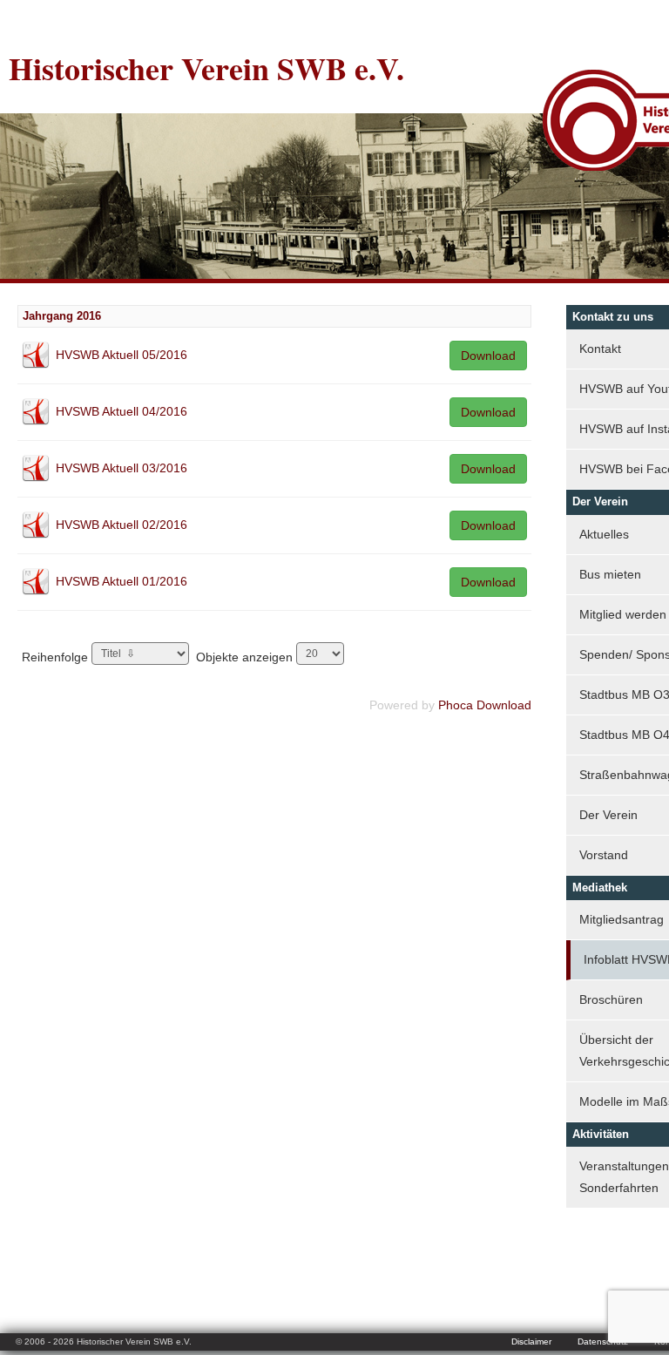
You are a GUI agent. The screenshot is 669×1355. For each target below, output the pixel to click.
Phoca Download (484, 705)
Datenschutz (603, 1341)
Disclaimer (531, 1341)
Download (488, 355)
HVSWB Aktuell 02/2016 (121, 525)
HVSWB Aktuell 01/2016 (121, 581)
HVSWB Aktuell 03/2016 (121, 468)
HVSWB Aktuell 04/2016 (121, 411)
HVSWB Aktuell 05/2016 (121, 355)
